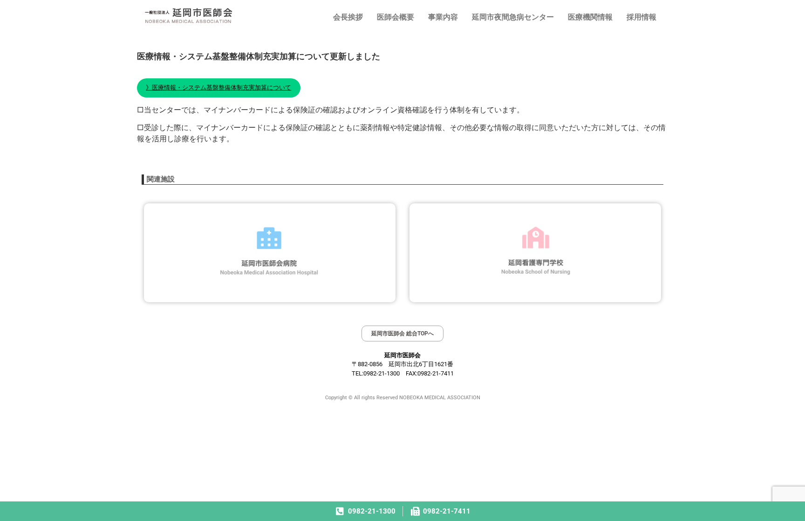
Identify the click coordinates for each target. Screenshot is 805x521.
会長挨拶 (348, 17)
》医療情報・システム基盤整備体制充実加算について (218, 87)
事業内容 (443, 17)
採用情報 (641, 17)
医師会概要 (395, 17)
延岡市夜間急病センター (513, 17)
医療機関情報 (590, 17)
